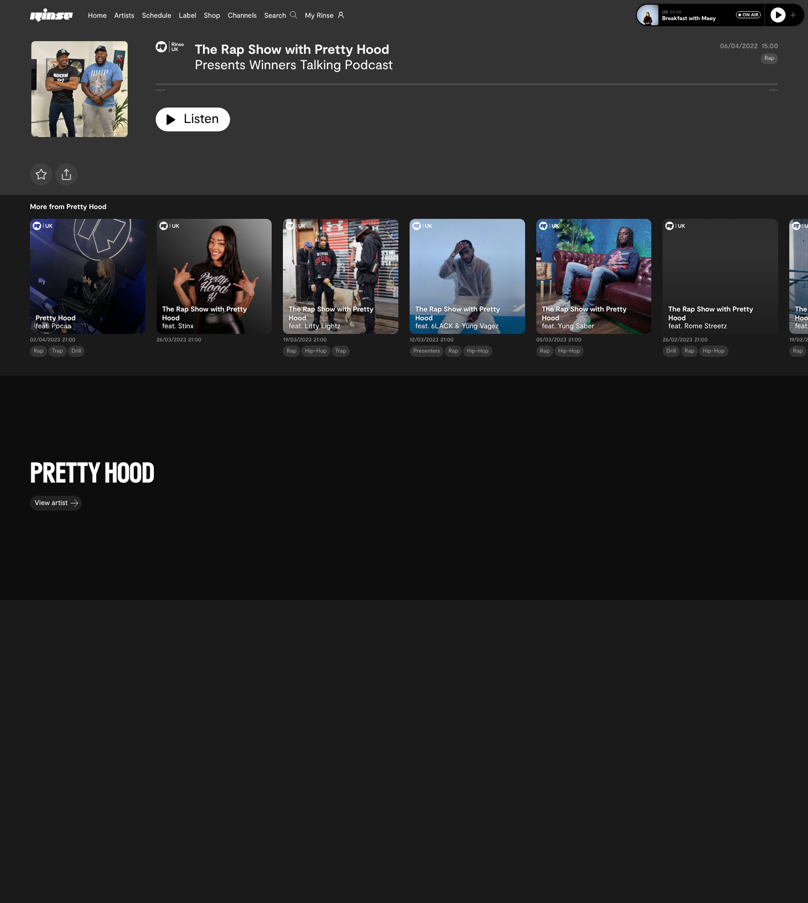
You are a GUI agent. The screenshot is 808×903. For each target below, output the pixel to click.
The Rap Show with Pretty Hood (292, 49)
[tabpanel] (467, 86)
